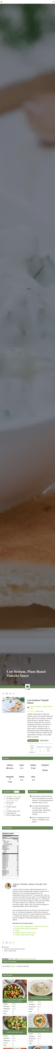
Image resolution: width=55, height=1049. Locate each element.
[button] (28, 711)
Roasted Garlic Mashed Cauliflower (26, 928)
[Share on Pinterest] (10, 694)
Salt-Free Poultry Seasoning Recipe (14, 949)
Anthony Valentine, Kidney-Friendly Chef (30, 884)
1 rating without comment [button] (27, 959)
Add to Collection (33, 740)
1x (12, 791)
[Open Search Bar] (53, 2)
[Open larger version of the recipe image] (13, 704)
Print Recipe (45, 740)
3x (17, 791)
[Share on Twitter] (7, 694)
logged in (13, 966)
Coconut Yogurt (16, 796)
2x (15, 791)
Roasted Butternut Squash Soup (25, 932)
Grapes (17, 930)
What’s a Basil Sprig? (10, 951)
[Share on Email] (13, 694)
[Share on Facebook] (3, 694)
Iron (3, 869)
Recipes (6, 947)
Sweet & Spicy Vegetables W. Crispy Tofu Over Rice (31, 926)
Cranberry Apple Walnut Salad (24, 935)
